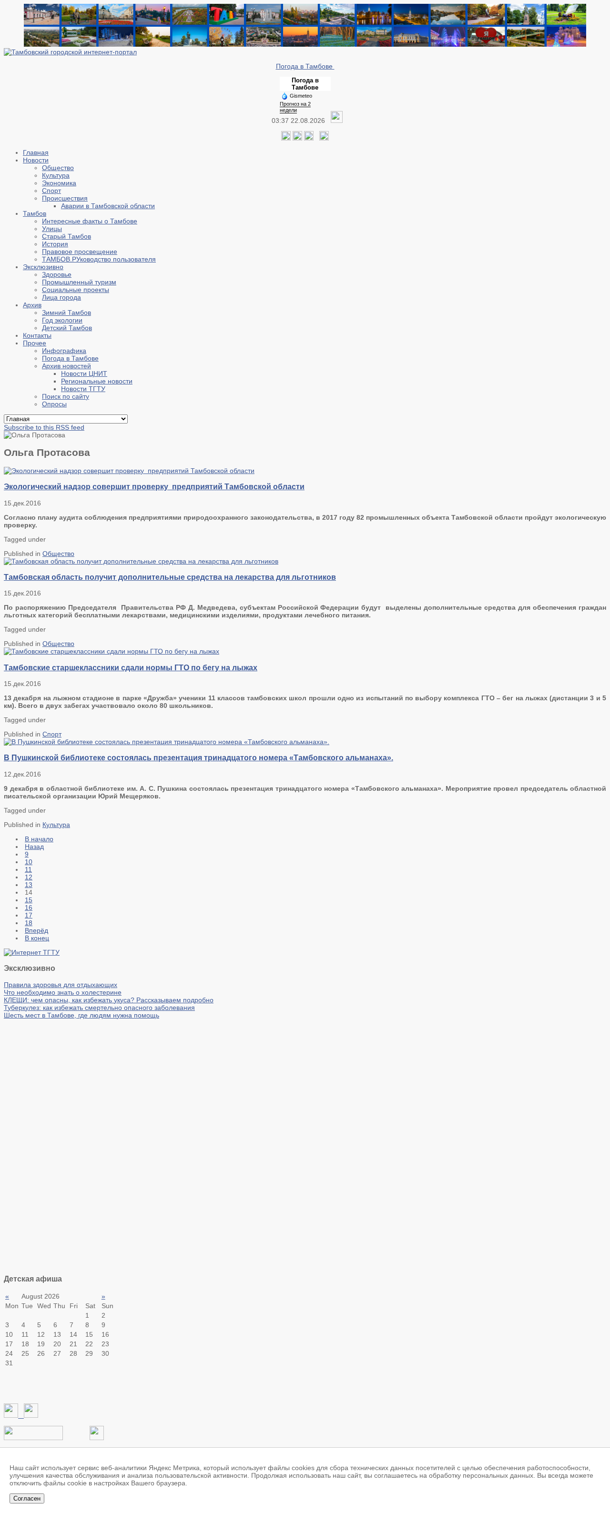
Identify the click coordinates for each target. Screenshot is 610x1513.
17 (28, 915)
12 (28, 877)
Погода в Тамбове (305, 66)
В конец (37, 938)
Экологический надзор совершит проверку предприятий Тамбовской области (154, 486)
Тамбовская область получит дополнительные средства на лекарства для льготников (170, 577)
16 (28, 907)
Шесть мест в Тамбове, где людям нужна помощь (81, 1015)
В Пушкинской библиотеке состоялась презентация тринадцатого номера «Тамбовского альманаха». (198, 757)
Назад (34, 846)
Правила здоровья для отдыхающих (60, 984)
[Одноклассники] (297, 138)
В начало (39, 839)
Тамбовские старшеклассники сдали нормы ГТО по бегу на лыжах (130, 667)
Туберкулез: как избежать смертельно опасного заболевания (99, 1007)
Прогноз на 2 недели (295, 107)
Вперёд (36, 930)
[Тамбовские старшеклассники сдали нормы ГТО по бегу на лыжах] (111, 651)
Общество (58, 553)
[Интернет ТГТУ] (32, 952)
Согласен (27, 1498)
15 (28, 900)
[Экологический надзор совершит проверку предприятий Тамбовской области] (129, 470)
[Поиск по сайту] (324, 138)
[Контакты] (33, 1438)
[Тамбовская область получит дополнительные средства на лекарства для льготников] (141, 561)
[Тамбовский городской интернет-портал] (70, 52)
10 (28, 862)
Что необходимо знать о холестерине (63, 992)
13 (28, 884)
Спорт (51, 734)
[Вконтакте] (286, 138)
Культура (56, 824)
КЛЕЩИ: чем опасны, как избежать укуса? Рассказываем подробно (109, 1000)
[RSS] (309, 138)
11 (28, 869)
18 (28, 923)
